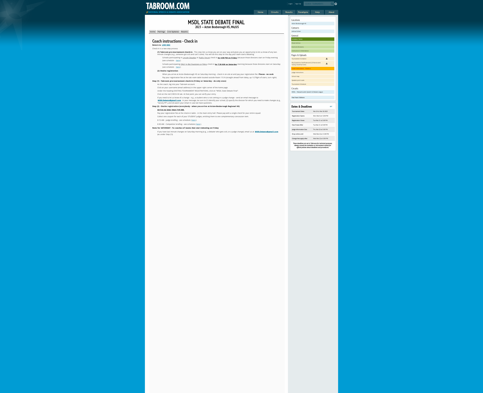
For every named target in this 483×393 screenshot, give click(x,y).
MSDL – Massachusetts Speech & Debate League (307, 92)
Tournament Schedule (299, 84)
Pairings (161, 32)
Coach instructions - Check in (301, 68)
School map (295, 76)
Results (184, 32)
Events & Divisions (298, 47)
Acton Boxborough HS (299, 23)
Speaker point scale (298, 80)
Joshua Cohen (296, 31)
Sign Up (298, 4)
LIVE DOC (166, 45)
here (178, 60)
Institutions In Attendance (300, 51)
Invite (152, 32)
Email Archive (296, 43)
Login (290, 4)
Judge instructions (297, 72)
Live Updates (173, 32)
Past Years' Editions (298, 97)
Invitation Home (297, 39)
